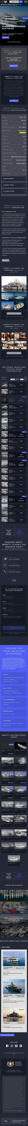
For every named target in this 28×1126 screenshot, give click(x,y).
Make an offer (5, 37)
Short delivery (6, 725)
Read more (12, 668)
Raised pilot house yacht (18, 156)
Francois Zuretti (21, 160)
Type (5, 674)
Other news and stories (7, 1035)
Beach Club (20, 723)
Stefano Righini (21, 163)
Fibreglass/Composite (9, 702)
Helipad (5, 723)
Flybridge (11, 679)
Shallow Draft (12, 723)
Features (6, 720)
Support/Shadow (7, 681)
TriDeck (16, 681)
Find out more (16, 1122)
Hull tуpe (7, 688)
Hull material (8, 699)
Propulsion (7, 711)
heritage (9, 4)
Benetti (5, 4)
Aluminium (6, 704)
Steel (17, 702)
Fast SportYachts (7, 677)
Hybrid (12, 714)
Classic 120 (14, 4)
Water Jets (6, 714)
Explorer (5, 679)
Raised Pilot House (18, 677)
